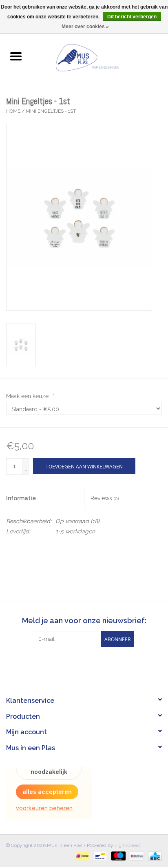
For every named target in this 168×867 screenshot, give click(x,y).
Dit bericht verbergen (132, 17)
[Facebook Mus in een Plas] (76, 664)
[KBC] (153, 855)
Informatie (21, 498)
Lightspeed (127, 845)
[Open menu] (16, 56)
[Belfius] (136, 855)
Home (13, 111)
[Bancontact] (99, 855)
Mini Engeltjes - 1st (51, 111)
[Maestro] (117, 855)
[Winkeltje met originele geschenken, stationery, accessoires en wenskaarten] (99, 56)
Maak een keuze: (29, 396)
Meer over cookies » (85, 26)
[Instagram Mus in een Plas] (91, 664)
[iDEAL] (81, 855)
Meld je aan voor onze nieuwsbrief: (84, 620)
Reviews (105, 498)
